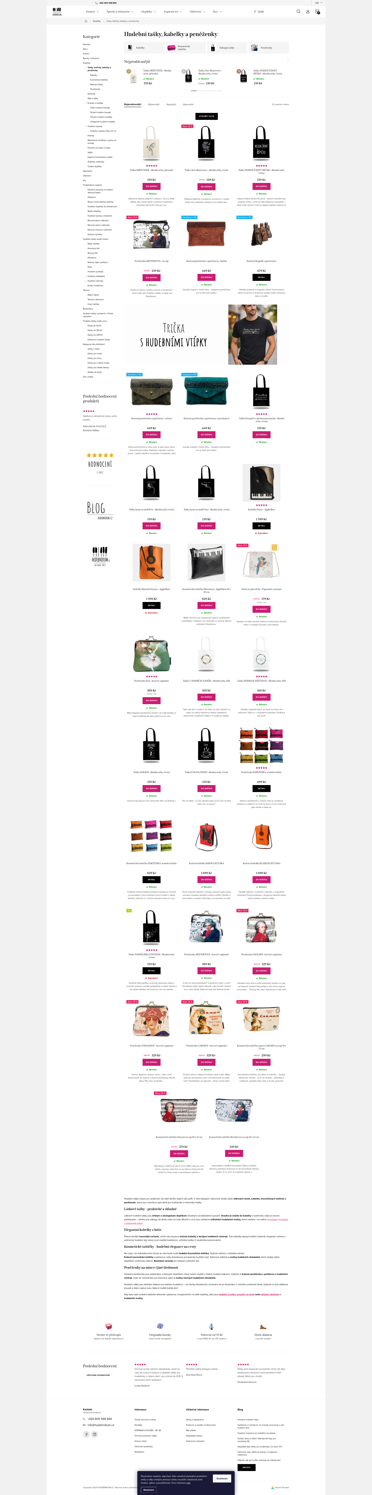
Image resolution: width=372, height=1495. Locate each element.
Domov (86, 53)
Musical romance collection (100, 229)
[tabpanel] (151, 77)
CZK (317, 2)
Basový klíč (93, 253)
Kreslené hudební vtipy (248, 1419)
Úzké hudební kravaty (100, 107)
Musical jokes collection (98, 220)
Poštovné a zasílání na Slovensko (201, 1425)
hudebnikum (94, 1434)
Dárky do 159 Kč (95, 330)
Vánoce (86, 290)
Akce (85, 49)
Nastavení (148, 1490)
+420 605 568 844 (100, 1419)
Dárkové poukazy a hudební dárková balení (100, 191)
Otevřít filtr (206, 116)
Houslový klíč (94, 248)
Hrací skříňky (93, 304)
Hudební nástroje (95, 280)
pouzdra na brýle (245, 1294)
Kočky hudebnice (95, 285)
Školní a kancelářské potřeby (100, 201)
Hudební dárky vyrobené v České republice (98, 315)
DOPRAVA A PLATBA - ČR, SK (148, 1430)
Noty (90, 266)
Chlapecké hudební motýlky (102, 121)
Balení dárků (93, 294)
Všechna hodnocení (98, 1375)
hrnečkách (272, 1219)
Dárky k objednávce (195, 1419)
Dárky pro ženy (94, 358)
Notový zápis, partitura (98, 262)
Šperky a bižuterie (91, 58)
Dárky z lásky (94, 348)
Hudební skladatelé (96, 276)
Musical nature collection (99, 225)
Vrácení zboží (141, 1441)
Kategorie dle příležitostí (94, 344)
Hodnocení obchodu (195, 1441)
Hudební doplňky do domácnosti (102, 206)
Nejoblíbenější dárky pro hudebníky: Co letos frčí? (260, 1446)
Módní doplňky (94, 211)
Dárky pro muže (95, 353)
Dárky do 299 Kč (95, 334)
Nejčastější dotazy (194, 1435)
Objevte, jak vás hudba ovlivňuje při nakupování (259, 1460)
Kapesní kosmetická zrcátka (100, 157)
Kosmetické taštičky (99, 79)
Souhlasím (222, 1478)
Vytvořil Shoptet (282, 1487)
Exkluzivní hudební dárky (99, 339)
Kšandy (91, 135)
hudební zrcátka (227, 1294)
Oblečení (87, 175)
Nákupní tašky (96, 84)
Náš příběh (191, 1430)
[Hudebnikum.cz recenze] (100, 464)
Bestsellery (88, 308)
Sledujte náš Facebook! (86, 1434)
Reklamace (139, 1451)
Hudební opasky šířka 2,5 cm (103, 130)
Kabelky (93, 75)
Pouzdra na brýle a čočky (99, 147)
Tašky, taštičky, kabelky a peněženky (99, 69)
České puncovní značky (145, 1419)
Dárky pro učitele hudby (98, 362)
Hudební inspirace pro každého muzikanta (257, 1433)
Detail (261, 277)
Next (287, 59)
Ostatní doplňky (95, 166)
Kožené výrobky (95, 234)
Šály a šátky (93, 98)
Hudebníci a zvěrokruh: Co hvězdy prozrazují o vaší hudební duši (261, 1426)
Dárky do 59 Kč (94, 325)
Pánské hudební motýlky (101, 117)
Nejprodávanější (132, 104)
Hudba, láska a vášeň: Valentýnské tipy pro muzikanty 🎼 (257, 1440)
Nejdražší (171, 104)
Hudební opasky (95, 126)
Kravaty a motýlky (95, 103)
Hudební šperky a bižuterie (100, 215)
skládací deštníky (270, 1294)
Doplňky (86, 62)
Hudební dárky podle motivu (95, 239)
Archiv (247, 1467)
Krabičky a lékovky (96, 161)
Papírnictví (87, 171)
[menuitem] (92, 11)
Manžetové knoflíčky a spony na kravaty (102, 142)
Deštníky (91, 93)
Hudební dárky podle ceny (95, 321)
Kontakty (138, 1425)
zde (188, 1482)
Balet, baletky (94, 243)
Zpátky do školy (95, 372)
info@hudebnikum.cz (101, 1425)
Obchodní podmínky (144, 1446)
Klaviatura (92, 257)
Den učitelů (88, 376)
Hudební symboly (95, 271)
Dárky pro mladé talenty (98, 367)
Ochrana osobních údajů (146, 1435)
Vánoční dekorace (96, 299)
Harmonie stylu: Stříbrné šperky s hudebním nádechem (257, 1453)
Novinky (86, 44)
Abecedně (188, 104)
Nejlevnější (154, 104)
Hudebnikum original (92, 185)
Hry (84, 180)
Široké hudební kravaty (100, 112)
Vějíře (90, 152)
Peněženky (95, 89)
